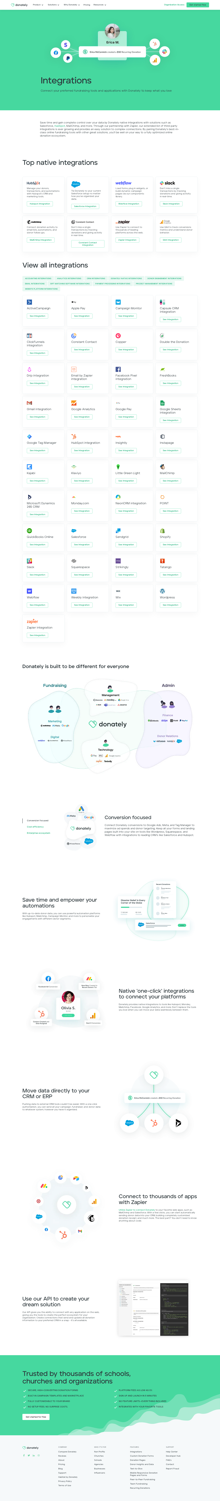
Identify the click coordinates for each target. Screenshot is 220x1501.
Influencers (99, 1473)
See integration (37, 316)
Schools (98, 1460)
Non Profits (99, 1452)
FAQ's (169, 1460)
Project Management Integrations (154, 284)
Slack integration (171, 204)
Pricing (61, 1464)
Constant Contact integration (88, 244)
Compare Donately (67, 1452)
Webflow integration (128, 204)
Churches (99, 1456)
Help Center (172, 1452)
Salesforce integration (85, 206)
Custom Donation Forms (142, 1456)
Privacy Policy (65, 1481)
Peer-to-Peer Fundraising (142, 1480)
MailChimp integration (41, 240)
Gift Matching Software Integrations (70, 284)
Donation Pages (137, 1460)
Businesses (99, 1469)
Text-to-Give (136, 1469)
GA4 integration (171, 240)
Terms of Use (64, 1486)
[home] (19, 5)
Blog (60, 1469)
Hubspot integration (40, 204)
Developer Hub (173, 1456)
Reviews (62, 1456)
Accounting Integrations (38, 278)
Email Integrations (35, 284)
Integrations (136, 1452)
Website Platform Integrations (41, 289)
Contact (170, 1464)
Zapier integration (127, 240)
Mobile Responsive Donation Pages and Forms (143, 1474)
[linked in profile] (34, 1455)
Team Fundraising (138, 1484)
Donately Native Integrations (126, 278)
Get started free (197, 5)
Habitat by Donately (68, 1477)
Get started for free (36, 1417)
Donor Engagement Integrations (164, 278)
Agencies (98, 1464)
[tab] (35, 820)
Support (62, 1473)
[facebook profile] (24, 1455)
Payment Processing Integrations (112, 284)
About (61, 1460)
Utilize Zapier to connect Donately (137, 1210)
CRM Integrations (96, 278)
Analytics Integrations (69, 278)
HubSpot (59, 126)
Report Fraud (172, 1469)
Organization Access (174, 5)
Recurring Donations (140, 1488)
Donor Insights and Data (142, 1464)
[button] (38, 5)
